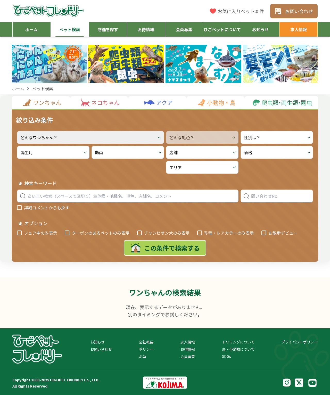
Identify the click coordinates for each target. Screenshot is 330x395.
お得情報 (187, 349)
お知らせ (97, 341)
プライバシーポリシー (300, 341)
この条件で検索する (172, 247)
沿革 (142, 356)
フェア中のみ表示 (40, 233)
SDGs (226, 356)
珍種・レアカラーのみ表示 (229, 233)
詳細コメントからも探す (46, 207)
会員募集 (187, 356)
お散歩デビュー (282, 233)
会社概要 (146, 341)
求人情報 (187, 341)
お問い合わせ (101, 349)
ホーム (18, 88)
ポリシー (146, 349)
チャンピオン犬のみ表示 (166, 233)
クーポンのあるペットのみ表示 (100, 233)
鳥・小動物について (238, 349)
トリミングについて (238, 341)
